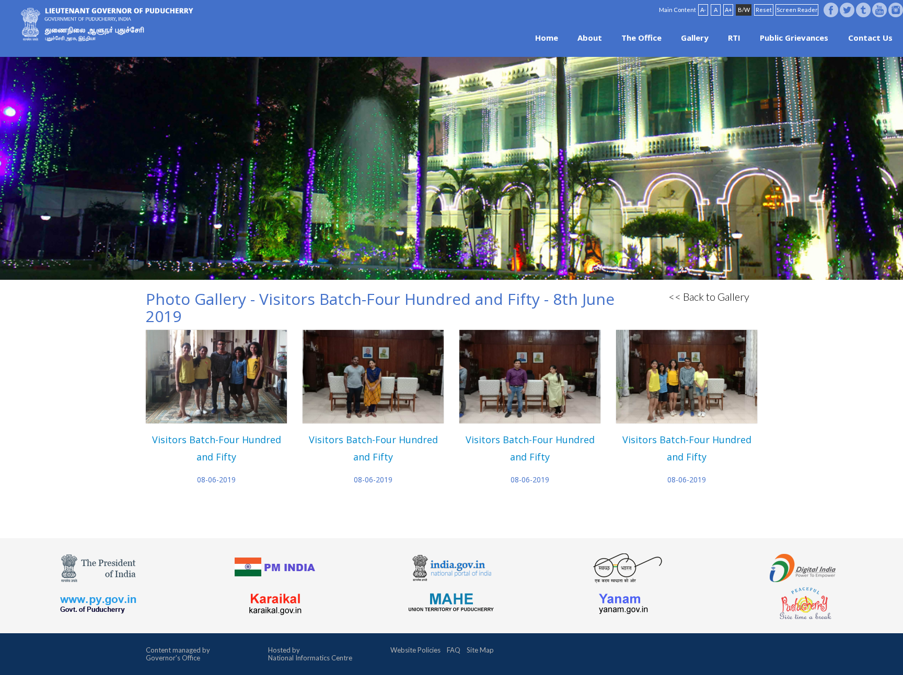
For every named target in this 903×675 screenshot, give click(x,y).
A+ (728, 9)
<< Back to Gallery (708, 296)
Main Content (677, 9)
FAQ (453, 650)
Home (546, 37)
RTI (734, 37)
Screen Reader (797, 9)
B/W (744, 9)
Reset (764, 9)
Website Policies (415, 650)
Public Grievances (794, 37)
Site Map (480, 650)
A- (703, 9)
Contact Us (870, 37)
